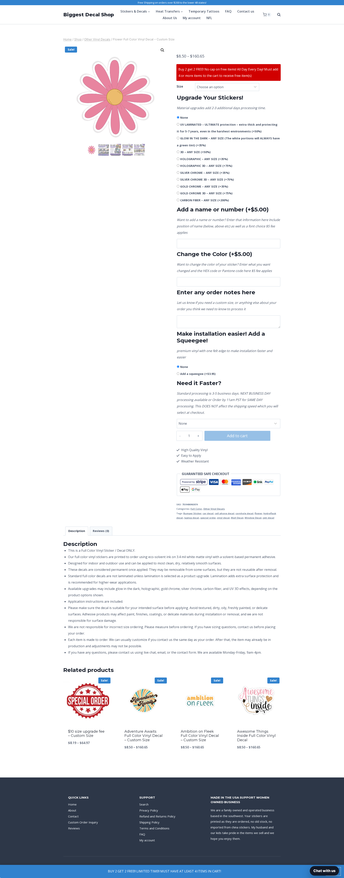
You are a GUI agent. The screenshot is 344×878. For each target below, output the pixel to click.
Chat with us (324, 871)
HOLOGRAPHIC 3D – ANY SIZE (206, 166)
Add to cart (237, 435)
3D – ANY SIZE (195, 152)
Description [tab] (76, 531)
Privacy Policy (148, 810)
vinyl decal (223, 517)
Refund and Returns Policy (157, 816)
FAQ (228, 11)
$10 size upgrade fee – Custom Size (86, 733)
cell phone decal (224, 513)
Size (180, 86)
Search (144, 804)
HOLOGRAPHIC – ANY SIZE (204, 159)
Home (72, 804)
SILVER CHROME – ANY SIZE (205, 173)
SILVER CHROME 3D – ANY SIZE (207, 179)
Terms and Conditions (154, 828)
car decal (208, 513)
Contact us (245, 11)
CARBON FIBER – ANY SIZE (204, 200)
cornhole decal (244, 513)
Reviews (74, 828)
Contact (73, 816)
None (184, 117)
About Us (170, 18)
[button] (162, 50)
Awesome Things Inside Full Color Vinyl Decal (256, 735)
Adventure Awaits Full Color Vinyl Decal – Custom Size (143, 735)
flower (258, 513)
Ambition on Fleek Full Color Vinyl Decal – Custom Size (200, 735)
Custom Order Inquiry (83, 822)
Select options (87, 756)
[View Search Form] (277, 15)
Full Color (196, 508)
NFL (209, 18)
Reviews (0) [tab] (101, 531)
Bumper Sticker (192, 513)
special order (208, 517)
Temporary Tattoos (204, 11)
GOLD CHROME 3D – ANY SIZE (206, 193)
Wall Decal (237, 517)
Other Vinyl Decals (214, 508)
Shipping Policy (149, 822)
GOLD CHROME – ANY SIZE (204, 186)
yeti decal (268, 517)
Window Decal (253, 517)
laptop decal (191, 517)
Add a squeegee (198, 374)
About (72, 810)
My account (192, 18)
